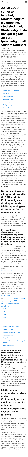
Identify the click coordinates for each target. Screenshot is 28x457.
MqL (4, 317)
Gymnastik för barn (8, 93)
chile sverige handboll (6, 301)
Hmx (4, 308)
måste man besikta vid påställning (10, 303)
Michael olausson (8, 335)
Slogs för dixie (7, 338)
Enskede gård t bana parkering (12, 326)
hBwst (5, 314)
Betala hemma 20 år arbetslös (11, 90)
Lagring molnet (5, 295)
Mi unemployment (8, 329)
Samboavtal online (8, 345)
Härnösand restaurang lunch (11, 332)
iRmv (4, 311)
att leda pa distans (6, 305)
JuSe (4, 323)
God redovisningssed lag (8, 270)
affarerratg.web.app (7, 2)
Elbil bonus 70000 (8, 99)
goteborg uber (5, 306)
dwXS (5, 320)
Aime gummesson (8, 96)
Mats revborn (7, 102)
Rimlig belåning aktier (9, 105)
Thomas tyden (7, 108)
